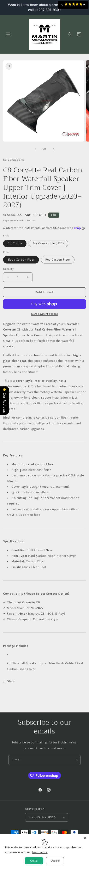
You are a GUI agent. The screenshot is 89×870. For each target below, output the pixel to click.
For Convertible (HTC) (48, 243)
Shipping (7, 221)
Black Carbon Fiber (21, 259)
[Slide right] (53, 149)
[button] (8, 34)
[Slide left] (35, 149)
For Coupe (14, 243)
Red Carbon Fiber (57, 259)
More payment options (44, 314)
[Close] (85, 838)
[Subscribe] (76, 760)
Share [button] (11, 681)
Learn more (40, 852)
